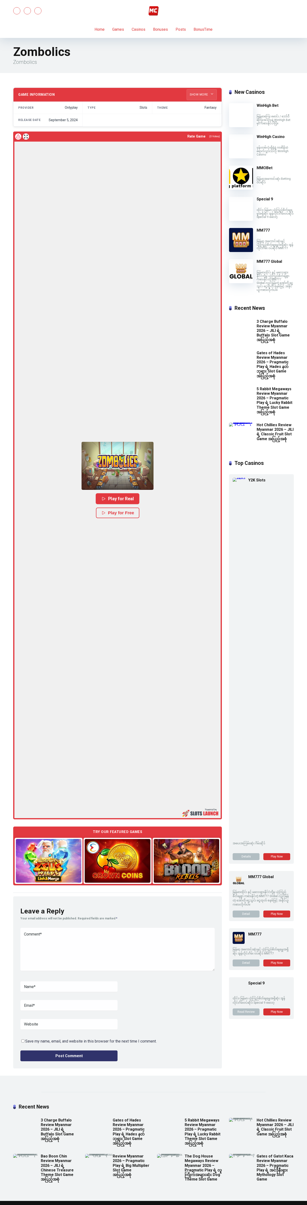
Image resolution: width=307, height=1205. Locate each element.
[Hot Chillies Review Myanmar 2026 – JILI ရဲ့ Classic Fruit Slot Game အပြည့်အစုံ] (243, 422)
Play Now (277, 856)
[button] (118, 466)
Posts (181, 29)
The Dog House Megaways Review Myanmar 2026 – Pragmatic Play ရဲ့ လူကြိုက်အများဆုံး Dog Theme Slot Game (203, 1167)
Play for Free (121, 512)
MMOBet (264, 168)
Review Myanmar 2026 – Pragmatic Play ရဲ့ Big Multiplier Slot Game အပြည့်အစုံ (131, 1165)
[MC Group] (153, 11)
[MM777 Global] (241, 282)
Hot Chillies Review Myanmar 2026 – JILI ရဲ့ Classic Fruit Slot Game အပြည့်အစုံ (275, 432)
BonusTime (203, 29)
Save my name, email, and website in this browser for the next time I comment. (91, 1041)
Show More (199, 94)
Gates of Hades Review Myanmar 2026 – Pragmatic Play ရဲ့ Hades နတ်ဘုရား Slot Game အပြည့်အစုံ (273, 364)
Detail (246, 914)
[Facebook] (16, 10)
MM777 (263, 230)
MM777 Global (269, 261)
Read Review (246, 1011)
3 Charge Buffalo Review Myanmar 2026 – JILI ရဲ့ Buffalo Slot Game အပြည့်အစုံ (273, 330)
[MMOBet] (241, 188)
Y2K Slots (257, 480)
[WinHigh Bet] (241, 126)
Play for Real (121, 498)
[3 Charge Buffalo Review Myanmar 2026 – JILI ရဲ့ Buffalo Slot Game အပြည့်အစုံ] (243, 319)
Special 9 (265, 199)
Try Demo (49, 860)
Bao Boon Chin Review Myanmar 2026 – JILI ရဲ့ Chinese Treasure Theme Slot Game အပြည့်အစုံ (57, 1167)
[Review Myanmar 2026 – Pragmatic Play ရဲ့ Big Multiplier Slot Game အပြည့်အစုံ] (99, 1153)
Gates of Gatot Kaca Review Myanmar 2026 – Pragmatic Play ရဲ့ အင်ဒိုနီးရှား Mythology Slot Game (275, 1167)
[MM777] (241, 250)
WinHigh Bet (267, 105)
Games (118, 29)
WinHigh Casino (271, 136)
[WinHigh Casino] (243, 134)
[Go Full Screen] (26, 136)
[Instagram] (37, 10)
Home (99, 29)
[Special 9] (241, 219)
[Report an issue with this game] (18, 136)
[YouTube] (27, 10)
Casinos (138, 29)
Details (246, 856)
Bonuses (160, 29)
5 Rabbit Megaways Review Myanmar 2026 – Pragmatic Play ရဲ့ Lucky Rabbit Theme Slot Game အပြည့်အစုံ (274, 400)
